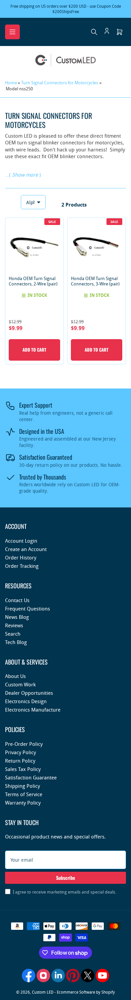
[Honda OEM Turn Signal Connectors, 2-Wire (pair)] (34, 247)
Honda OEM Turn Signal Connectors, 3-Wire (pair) (95, 281)
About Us (15, 676)
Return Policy (20, 760)
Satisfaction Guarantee (31, 777)
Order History (20, 557)
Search (12, 633)
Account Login (21, 540)
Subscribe (65, 877)
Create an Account (26, 549)
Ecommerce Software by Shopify (86, 992)
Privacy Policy (20, 752)
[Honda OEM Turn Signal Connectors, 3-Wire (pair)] (96, 247)
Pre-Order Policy (24, 743)
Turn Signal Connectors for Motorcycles (59, 83)
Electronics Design (26, 701)
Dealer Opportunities (29, 692)
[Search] (94, 32)
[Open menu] (12, 32)
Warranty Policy (23, 802)
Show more (25, 174)
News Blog (17, 616)
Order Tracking (22, 565)
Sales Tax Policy (23, 769)
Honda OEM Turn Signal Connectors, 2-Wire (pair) (33, 281)
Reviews (14, 625)
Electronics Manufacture (32, 709)
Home (11, 83)
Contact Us (17, 600)
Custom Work (20, 684)
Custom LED (42, 992)
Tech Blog (16, 642)
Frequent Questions (27, 608)
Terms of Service (23, 794)
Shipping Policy (22, 785)
